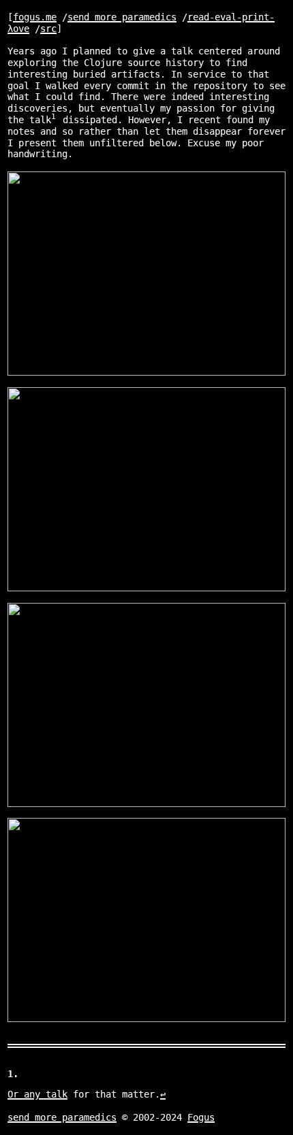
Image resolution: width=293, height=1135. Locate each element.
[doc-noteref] (54, 119)
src (48, 28)
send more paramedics (121, 17)
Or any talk (37, 1094)
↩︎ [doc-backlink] (163, 1094)
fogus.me (35, 17)
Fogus (201, 1117)
